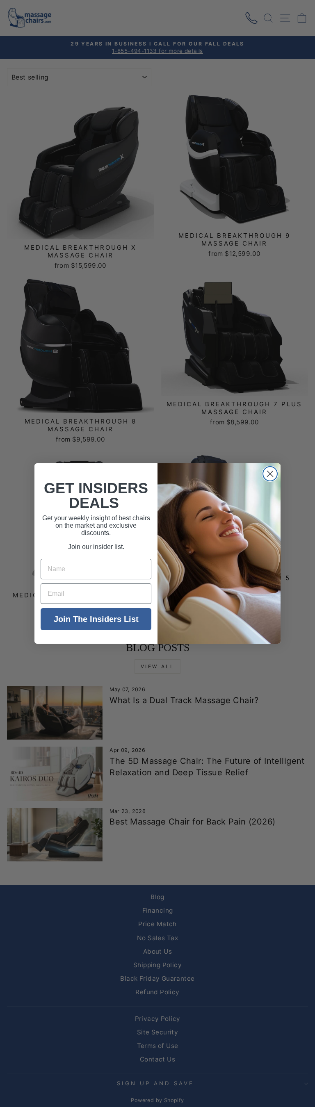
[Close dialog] (270, 474)
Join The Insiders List (96, 619)
